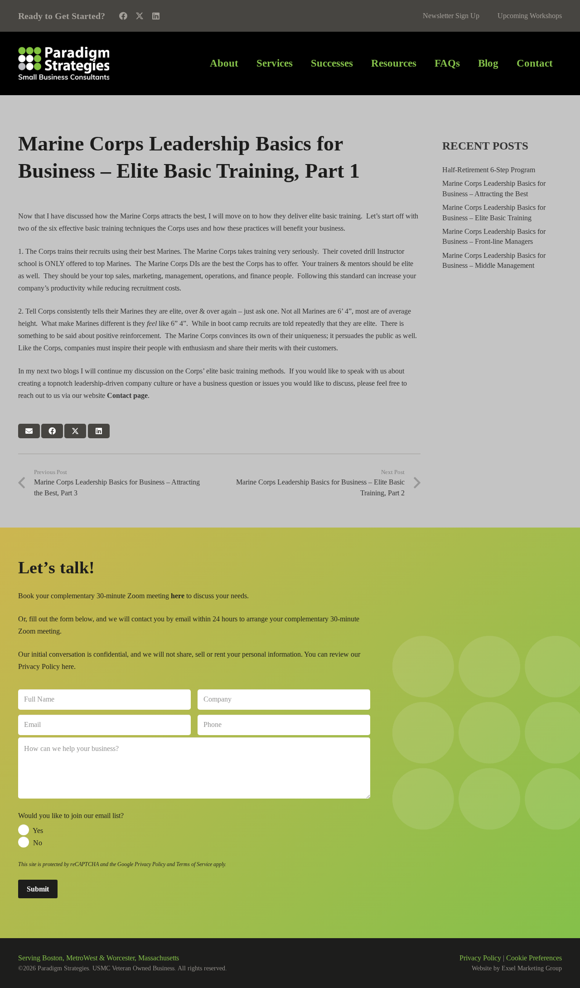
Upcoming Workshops (530, 15)
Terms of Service (194, 864)
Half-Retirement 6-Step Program (488, 170)
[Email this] (29, 431)
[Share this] (52, 431)
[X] (139, 16)
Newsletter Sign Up (451, 15)
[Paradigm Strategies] (63, 63)
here (68, 666)
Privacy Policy (150, 864)
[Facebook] (123, 16)
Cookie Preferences (534, 958)
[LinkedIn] (156, 16)
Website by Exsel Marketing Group (517, 968)
